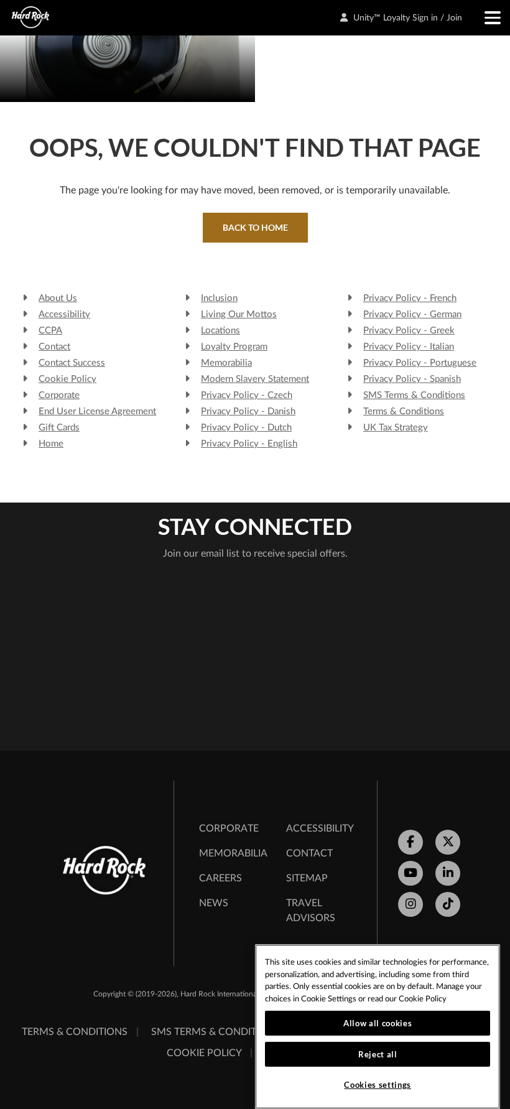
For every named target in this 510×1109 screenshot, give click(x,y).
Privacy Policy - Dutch (246, 427)
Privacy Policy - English (249, 443)
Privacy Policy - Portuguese (419, 363)
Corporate (59, 395)
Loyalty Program (234, 346)
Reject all (377, 1054)
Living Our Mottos (239, 314)
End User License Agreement (97, 411)
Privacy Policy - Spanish (412, 379)
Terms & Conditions (403, 411)
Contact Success (72, 363)
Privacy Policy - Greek (409, 330)
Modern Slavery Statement (255, 379)
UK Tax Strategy (395, 427)
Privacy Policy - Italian (408, 346)
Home (51, 443)
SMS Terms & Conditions (414, 395)
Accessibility (64, 314)
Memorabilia (226, 363)
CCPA (50, 330)
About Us (58, 298)
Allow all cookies (377, 1023)
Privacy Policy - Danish (248, 411)
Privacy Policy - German (412, 314)
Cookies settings (377, 1085)
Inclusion (219, 298)
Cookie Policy (67, 379)
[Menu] (486, 17)
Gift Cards (59, 427)
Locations (220, 330)
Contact (54, 346)
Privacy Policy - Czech (246, 395)
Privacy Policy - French (410, 298)
